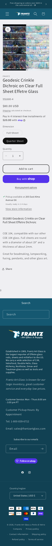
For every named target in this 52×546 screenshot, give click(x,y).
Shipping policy (39, 534)
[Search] (45, 314)
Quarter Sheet (15, 141)
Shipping (7, 110)
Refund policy (18, 539)
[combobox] (26, 314)
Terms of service (35, 539)
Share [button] (9, 268)
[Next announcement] (46, 4)
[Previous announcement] (6, 4)
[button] (7, 14)
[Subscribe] (42, 449)
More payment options (26, 187)
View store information (19, 208)
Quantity (7, 148)
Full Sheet (14, 133)
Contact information (18, 534)
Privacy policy (32, 529)
